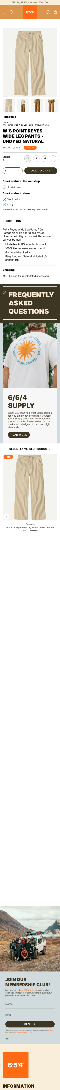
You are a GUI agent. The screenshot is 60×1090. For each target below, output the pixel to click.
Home (5, 122)
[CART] (55, 12)
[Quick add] (7, 516)
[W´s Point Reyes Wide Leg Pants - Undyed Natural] (30, 487)
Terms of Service (21, 1032)
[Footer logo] (15, 1065)
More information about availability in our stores (25, 209)
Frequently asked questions (31, 303)
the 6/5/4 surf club (29, 990)
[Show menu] (4, 12)
